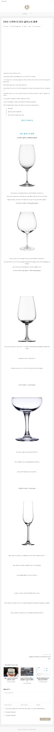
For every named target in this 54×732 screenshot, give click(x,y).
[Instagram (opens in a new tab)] (52, 1)
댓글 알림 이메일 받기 (11, 712)
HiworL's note (4, 1)
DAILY (25, 26)
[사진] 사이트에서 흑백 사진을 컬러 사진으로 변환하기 (27, 680)
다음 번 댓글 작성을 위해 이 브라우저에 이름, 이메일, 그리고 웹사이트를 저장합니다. (25, 708)
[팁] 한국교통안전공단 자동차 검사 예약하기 (43, 679)
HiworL (7, 26)
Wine (30, 26)
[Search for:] (31, 14)
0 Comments (37, 26)
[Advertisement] (27, 40)
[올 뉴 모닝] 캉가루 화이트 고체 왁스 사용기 (11, 679)
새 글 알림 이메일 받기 (11, 715)
